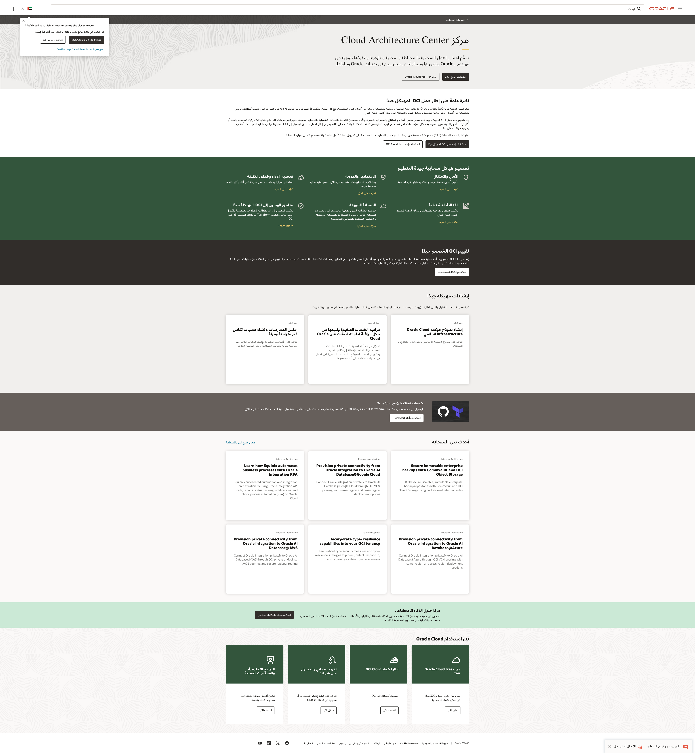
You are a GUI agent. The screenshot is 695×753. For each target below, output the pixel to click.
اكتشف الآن (389, 710)
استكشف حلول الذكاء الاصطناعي (274, 615)
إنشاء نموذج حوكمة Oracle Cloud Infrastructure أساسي (435, 331)
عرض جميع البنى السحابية (241, 442)
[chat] (685, 746)
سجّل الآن (328, 710)
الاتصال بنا (308, 743)
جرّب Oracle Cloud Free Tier (421, 76)
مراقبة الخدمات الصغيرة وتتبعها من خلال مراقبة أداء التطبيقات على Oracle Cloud (348, 333)
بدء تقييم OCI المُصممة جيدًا (452, 272)
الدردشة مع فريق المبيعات (663, 746)
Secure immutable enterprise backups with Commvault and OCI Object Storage (432, 470)
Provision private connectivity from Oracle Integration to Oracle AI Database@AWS (266, 543)
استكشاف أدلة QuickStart (407, 418)
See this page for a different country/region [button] (80, 49)
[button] (680, 9)
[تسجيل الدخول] (22, 9)
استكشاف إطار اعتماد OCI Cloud (403, 144)
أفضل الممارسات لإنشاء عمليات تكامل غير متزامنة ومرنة (265, 331)
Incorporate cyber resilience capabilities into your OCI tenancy (350, 541)
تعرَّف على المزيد (283, 189)
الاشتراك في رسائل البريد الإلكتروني (354, 743)
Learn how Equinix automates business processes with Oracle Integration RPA (270, 470)
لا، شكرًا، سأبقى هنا (53, 39)
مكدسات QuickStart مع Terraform (400, 403)
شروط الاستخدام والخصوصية (435, 743)
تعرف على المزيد (448, 189)
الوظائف (376, 743)
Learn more (285, 226)
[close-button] (609, 746)
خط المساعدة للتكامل (326, 743)
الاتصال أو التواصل (625, 746)
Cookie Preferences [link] (409, 743)
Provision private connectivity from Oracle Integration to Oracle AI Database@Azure (431, 543)
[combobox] (347, 8)
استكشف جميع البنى (455, 76)
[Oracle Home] (662, 8)
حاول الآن (453, 710)
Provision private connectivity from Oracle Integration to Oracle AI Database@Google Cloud (348, 470)
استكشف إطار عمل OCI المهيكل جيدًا (447, 144)
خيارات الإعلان (390, 743)
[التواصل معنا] (15, 9)
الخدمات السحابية (455, 20)
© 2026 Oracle (462, 743)
